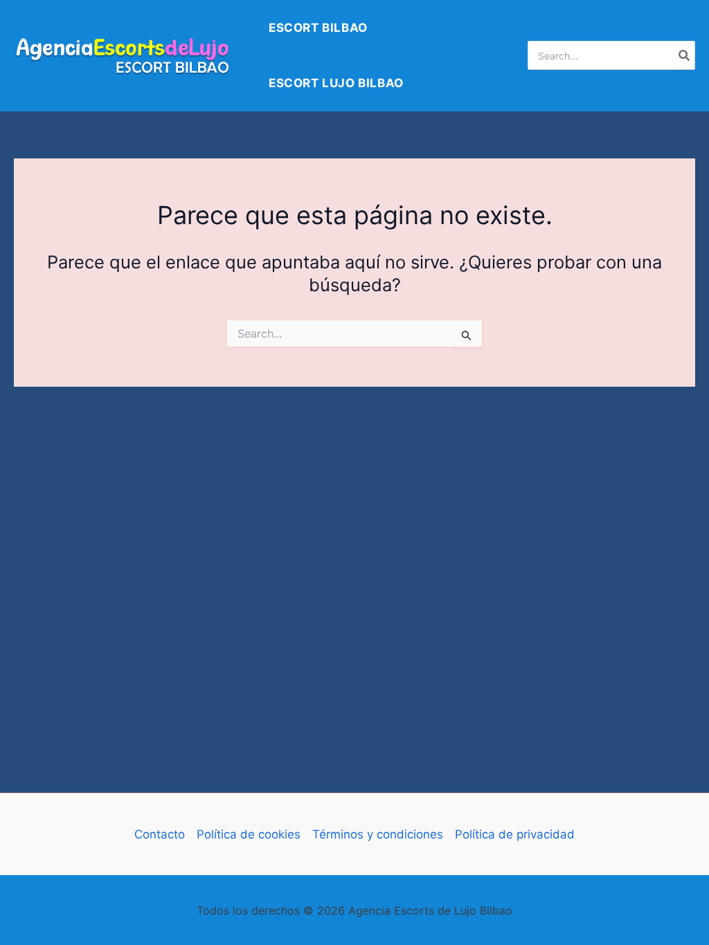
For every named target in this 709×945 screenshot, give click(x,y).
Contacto (159, 834)
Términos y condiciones (377, 834)
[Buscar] (685, 55)
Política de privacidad (515, 834)
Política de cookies (248, 834)
